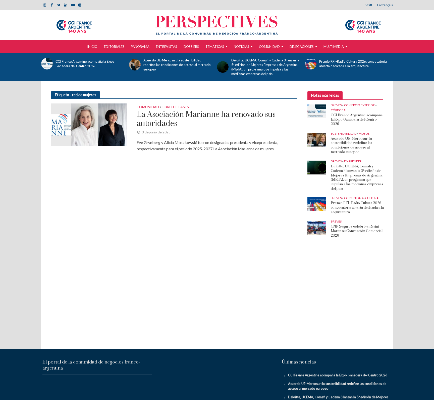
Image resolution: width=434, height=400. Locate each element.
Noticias (241, 47)
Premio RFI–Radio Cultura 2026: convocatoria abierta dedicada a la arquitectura (353, 63)
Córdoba (338, 110)
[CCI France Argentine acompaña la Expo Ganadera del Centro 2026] (47, 63)
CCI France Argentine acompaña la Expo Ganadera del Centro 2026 (85, 63)
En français (385, 5)
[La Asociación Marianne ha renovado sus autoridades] (89, 124)
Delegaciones (302, 47)
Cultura (371, 198)
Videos (364, 133)
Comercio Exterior (359, 105)
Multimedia (333, 47)
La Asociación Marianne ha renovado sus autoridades (206, 119)
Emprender (353, 161)
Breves (336, 105)
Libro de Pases (175, 107)
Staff (368, 5)
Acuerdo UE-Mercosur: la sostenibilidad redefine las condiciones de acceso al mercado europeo (177, 64)
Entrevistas (166, 47)
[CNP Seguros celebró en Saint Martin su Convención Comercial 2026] (316, 227)
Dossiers (191, 47)
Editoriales (114, 47)
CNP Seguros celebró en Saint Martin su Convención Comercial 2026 (357, 231)
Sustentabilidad (343, 133)
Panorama (140, 47)
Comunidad (269, 47)
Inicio (92, 47)
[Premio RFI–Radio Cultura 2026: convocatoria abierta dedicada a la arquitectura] (311, 63)
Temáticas (214, 47)
